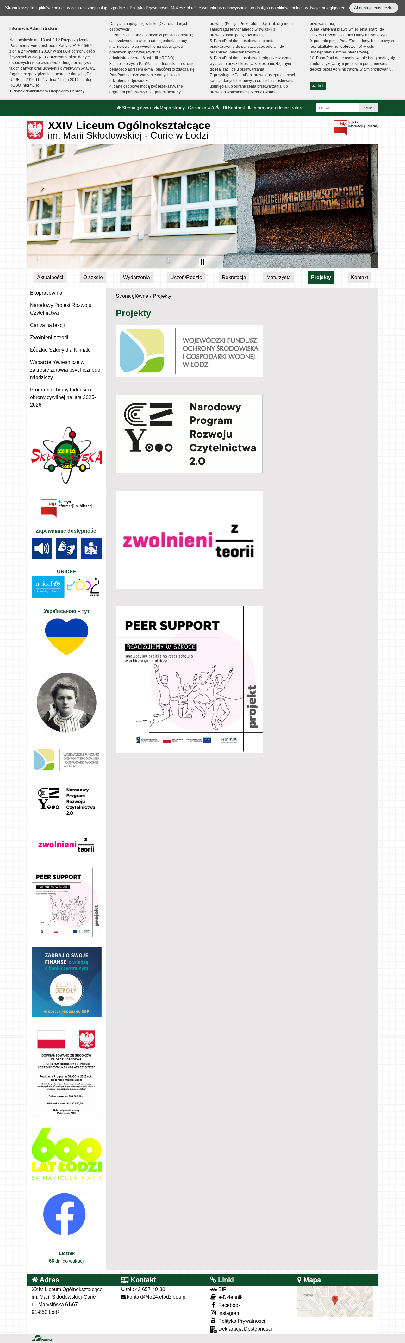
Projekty (321, 277)
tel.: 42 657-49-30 (145, 1289)
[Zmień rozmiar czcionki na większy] (213, 107)
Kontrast (236, 107)
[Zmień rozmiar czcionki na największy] (217, 107)
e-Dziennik (230, 1297)
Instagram (228, 1313)
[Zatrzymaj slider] (202, 262)
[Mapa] (335, 1301)
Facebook (229, 1305)
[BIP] (356, 127)
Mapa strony (172, 107)
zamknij (317, 85)
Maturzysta (278, 277)
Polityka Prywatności (241, 1321)
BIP (222, 1289)
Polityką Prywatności (149, 7)
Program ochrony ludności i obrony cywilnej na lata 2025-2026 (63, 397)
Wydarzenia (136, 277)
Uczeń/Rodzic (186, 277)
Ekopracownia (46, 293)
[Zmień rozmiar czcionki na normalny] (209, 107)
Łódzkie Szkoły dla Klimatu (60, 350)
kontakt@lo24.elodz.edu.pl (156, 1297)
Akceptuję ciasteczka (374, 7)
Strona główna (136, 107)
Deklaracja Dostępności (244, 1329)
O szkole (93, 277)
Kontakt (359, 277)
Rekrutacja (234, 277)
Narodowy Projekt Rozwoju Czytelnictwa (60, 309)
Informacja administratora (277, 107)
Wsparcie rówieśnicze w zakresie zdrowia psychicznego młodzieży (65, 369)
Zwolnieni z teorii (49, 337)
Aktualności (50, 277)
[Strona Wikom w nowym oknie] (42, 1338)
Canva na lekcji (47, 325)
